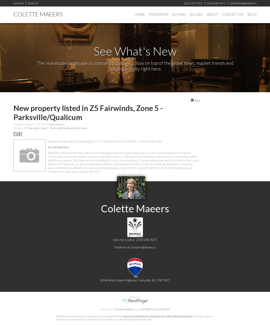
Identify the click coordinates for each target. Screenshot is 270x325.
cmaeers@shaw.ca (143, 247)
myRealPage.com (135, 301)
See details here (58, 147)
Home (139, 14)
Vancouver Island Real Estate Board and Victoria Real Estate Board (158, 316)
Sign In (18, 3)
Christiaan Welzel (123, 309)
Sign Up (33, 3)
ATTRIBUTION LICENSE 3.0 (156, 309)
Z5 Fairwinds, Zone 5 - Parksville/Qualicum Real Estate (55, 128)
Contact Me (233, 14)
